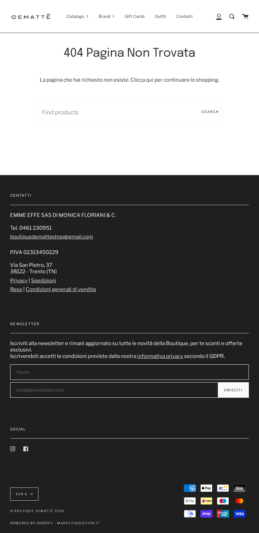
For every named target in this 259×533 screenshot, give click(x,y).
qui (149, 80)
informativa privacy (160, 356)
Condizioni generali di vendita (61, 289)
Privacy (19, 280)
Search (210, 112)
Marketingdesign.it (78, 523)
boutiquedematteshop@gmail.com (51, 236)
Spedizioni (43, 280)
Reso (16, 289)
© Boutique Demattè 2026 (37, 511)
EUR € (21, 494)
